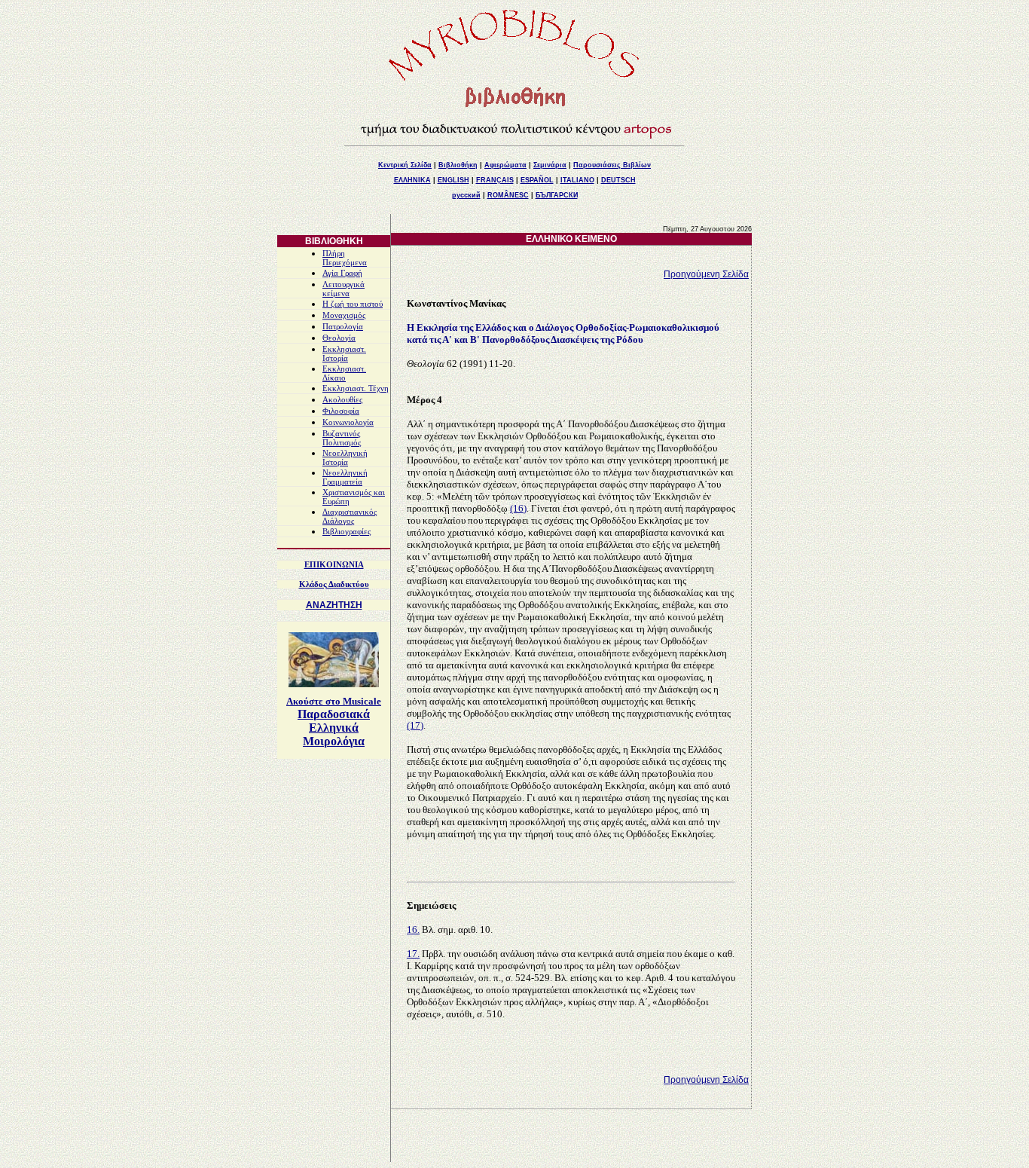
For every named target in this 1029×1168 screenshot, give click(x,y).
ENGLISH (453, 180)
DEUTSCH (618, 180)
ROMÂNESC (508, 195)
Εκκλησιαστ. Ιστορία (344, 353)
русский (466, 195)
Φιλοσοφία (340, 411)
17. (413, 953)
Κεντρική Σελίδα (405, 165)
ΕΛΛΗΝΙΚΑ (412, 180)
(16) (518, 508)
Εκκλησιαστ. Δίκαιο (344, 373)
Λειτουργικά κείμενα (343, 289)
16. (413, 929)
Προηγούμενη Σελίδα (706, 274)
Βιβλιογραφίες (346, 531)
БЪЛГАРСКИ (557, 195)
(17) (415, 725)
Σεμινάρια (549, 165)
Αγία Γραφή (342, 273)
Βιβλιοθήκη (458, 165)
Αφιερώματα (505, 165)
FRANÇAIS (495, 180)
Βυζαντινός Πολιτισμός (341, 438)
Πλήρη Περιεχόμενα (344, 258)
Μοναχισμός (343, 315)
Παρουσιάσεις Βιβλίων (612, 165)
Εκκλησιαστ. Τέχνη (355, 388)
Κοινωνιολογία (348, 422)
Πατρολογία (342, 327)
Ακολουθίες (342, 400)
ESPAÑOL (537, 180)
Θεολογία (339, 338)
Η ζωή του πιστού (352, 304)
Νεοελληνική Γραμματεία (345, 477)
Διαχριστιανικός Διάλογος (349, 516)
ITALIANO (577, 180)
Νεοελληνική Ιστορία (345, 457)
